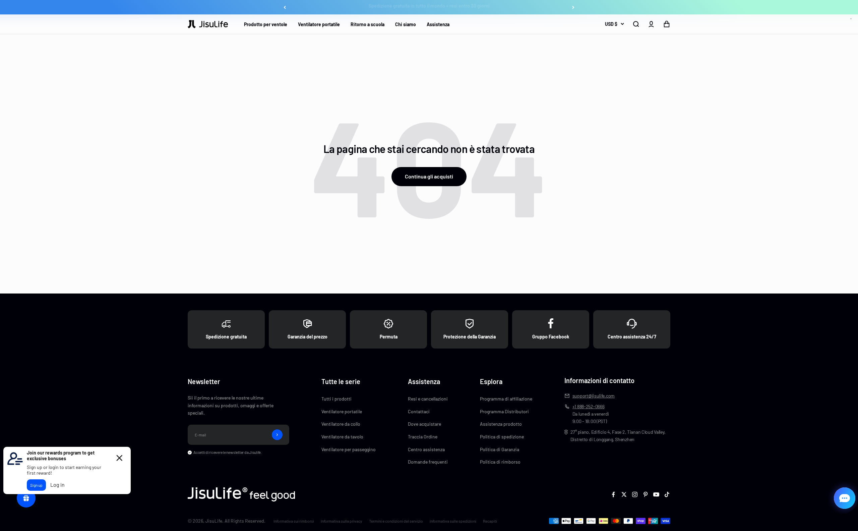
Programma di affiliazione (506, 399)
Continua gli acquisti (429, 176)
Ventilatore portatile (319, 24)
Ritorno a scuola (367, 24)
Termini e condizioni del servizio (396, 521)
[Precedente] (285, 7)
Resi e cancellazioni (428, 399)
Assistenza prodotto (501, 424)
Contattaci (419, 411)
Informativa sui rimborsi (293, 521)
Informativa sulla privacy (341, 521)
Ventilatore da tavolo (342, 436)
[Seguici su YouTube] (656, 494)
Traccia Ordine (422, 436)
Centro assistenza (426, 449)
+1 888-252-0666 (588, 406)
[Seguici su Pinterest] (645, 494)
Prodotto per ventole (265, 24)
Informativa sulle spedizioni (453, 521)
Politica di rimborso (500, 462)
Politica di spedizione (502, 436)
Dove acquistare (424, 424)
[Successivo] (573, 7)
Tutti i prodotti (336, 399)
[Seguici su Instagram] (634, 494)
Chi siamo (405, 24)
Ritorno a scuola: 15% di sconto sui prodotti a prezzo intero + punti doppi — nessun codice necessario (429, 7)
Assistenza (438, 24)
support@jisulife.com (593, 396)
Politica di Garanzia (499, 449)
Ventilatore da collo (340, 424)
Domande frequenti (428, 462)
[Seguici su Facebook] (613, 494)
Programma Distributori (504, 411)
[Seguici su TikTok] (667, 494)
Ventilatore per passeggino (348, 449)
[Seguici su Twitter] (624, 494)
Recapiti (490, 521)
